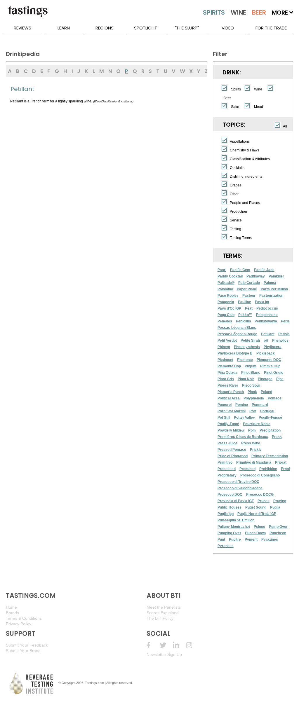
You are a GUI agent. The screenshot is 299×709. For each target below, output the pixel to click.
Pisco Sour (251, 385)
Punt (221, 539)
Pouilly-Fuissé (270, 417)
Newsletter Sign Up (164, 654)
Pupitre (235, 539)
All (285, 126)
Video (228, 28)
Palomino (225, 289)
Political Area (229, 398)
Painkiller (276, 276)
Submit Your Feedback (27, 645)
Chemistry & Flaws (244, 150)
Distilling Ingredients (246, 176)
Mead (258, 107)
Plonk (252, 392)
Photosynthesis (247, 347)
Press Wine (250, 443)
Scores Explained (163, 612)
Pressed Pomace (232, 450)
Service (236, 220)
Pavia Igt (262, 302)
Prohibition (268, 469)
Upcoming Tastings (192, 645)
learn (64, 28)
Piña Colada (227, 373)
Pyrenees (226, 546)
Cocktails (237, 168)
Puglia (275, 507)
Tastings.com (94, 682)
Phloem (224, 347)
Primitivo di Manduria (253, 462)
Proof (285, 469)
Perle (285, 321)
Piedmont (225, 360)
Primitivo (225, 462)
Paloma (270, 283)
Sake (235, 107)
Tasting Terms (241, 238)
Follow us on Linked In (179, 645)
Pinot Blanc (250, 373)
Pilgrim (250, 366)
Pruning (279, 501)
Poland (266, 392)
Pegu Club (226, 315)
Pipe (280, 379)
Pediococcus (267, 308)
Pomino (241, 405)
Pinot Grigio (273, 373)
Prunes (264, 501)
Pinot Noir (246, 379)
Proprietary (227, 475)
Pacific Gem (240, 270)
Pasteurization (271, 296)
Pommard (260, 405)
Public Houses (229, 507)
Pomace (274, 398)
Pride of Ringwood (233, 456)
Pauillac (244, 302)
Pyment (251, 539)
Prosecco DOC (230, 495)
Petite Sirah (250, 340)
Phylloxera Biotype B (235, 353)
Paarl (222, 270)
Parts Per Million (274, 289)
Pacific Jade (264, 270)
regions (104, 28)
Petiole (284, 334)
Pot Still (224, 417)
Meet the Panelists (164, 607)
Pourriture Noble (256, 424)
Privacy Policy (18, 623)
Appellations (240, 141)
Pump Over (278, 527)
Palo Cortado (249, 283)
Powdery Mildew (231, 430)
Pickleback (265, 353)
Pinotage (265, 379)
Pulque (259, 527)
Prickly (256, 450)
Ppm (252, 430)
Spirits (236, 89)
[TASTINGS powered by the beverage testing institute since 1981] (28, 14)
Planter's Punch (231, 392)
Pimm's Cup (270, 366)
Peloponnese (267, 315)
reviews (22, 28)
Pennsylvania (266, 321)
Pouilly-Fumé (228, 424)
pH (266, 340)
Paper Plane (247, 289)
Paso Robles (228, 296)
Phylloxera (272, 347)
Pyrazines (269, 539)
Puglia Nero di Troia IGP (256, 514)
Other (234, 194)
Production (238, 211)
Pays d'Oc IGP (229, 308)
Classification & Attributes (250, 159)
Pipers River (228, 385)
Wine (258, 89)
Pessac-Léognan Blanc (237, 328)
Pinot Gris (226, 379)
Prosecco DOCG (260, 495)
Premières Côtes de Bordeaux (243, 437)
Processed (227, 469)
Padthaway (255, 276)
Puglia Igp (226, 514)
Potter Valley (244, 417)
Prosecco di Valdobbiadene (240, 488)
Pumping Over (229, 533)
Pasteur (248, 296)
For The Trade (271, 28)
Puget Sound (255, 507)
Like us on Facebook (153, 645)
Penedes (225, 321)
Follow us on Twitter (166, 645)
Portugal (267, 411)
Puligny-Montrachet (234, 527)
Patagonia (226, 302)
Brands (12, 612)
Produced (247, 469)
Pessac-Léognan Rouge (237, 334)
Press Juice (227, 443)
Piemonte (245, 360)
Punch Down (255, 533)
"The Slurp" (187, 28)
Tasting (235, 229)
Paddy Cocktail (230, 276)
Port (252, 411)
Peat (249, 308)
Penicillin (243, 321)
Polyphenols (254, 398)
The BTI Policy (160, 618)
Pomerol (225, 405)
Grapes (235, 185)
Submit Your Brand (23, 650)
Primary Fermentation (269, 456)
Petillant (267, 334)
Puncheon (278, 533)
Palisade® (226, 283)
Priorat (280, 462)
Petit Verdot (227, 340)
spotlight (145, 28)
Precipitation (270, 430)
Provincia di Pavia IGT (236, 501)
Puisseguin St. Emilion (236, 520)
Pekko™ (245, 315)
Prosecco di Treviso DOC (238, 482)
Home (11, 607)
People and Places (245, 203)
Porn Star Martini (232, 411)
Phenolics (280, 340)
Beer (227, 98)
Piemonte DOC (269, 360)
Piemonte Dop (229, 366)
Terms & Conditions (24, 618)
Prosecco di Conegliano (260, 475)
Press (277, 437)
